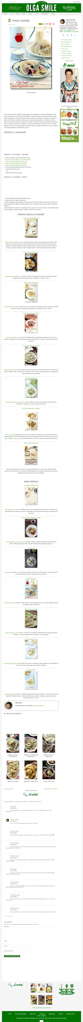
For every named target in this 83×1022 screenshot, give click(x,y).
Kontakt (61, 1014)
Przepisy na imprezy (66, 55)
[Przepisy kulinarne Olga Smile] (41, 8)
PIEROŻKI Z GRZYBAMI (31, 781)
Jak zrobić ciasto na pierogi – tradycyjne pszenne (18, 159)
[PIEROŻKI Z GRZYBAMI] (30, 779)
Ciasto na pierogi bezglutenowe (13, 242)
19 (41, 24)
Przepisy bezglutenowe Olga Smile (41, 1007)
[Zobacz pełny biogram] (45, 706)
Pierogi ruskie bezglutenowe (31, 282)
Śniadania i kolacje (66, 51)
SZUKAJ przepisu (70, 1014)
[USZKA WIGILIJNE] (48, 779)
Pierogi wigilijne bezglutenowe (31, 252)
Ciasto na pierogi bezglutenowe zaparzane (16, 161)
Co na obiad (64, 48)
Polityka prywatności (20, 1014)
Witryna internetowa (8, 950)
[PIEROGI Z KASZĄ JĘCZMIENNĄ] (12, 752)
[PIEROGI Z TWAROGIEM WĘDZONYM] (30, 752)
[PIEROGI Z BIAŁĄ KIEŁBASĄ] (48, 752)
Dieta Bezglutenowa (66, 39)
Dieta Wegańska (65, 44)
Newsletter (33, 1014)
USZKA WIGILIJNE (48, 781)
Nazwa (5, 940)
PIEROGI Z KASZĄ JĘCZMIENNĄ (13, 755)
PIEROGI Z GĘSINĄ (12, 781)
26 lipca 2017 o (13, 808)
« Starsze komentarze (8, 916)
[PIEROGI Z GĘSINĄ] (12, 779)
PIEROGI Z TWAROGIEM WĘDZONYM (31, 755)
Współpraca (52, 1014)
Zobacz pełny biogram (38, 705)
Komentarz (7, 926)
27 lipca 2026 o (13, 832)
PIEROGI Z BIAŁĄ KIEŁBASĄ (49, 755)
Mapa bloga (42, 1014)
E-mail (5, 945)
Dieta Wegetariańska (66, 46)
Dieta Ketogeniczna (66, 42)
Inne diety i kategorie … (67, 53)
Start (9, 1014)
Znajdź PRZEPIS (65, 58)
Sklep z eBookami (41, 1016)
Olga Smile (13, 24)
